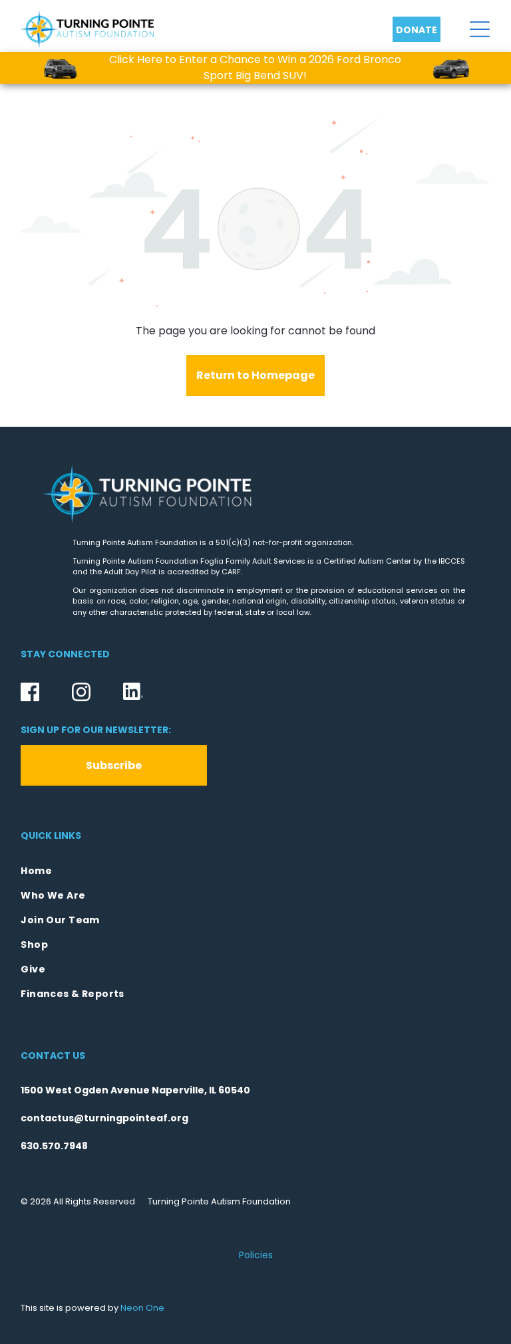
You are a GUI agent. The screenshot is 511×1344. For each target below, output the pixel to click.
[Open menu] (480, 29)
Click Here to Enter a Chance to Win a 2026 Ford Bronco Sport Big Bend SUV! (255, 67)
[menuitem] (255, 871)
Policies (256, 1255)
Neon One (142, 1307)
